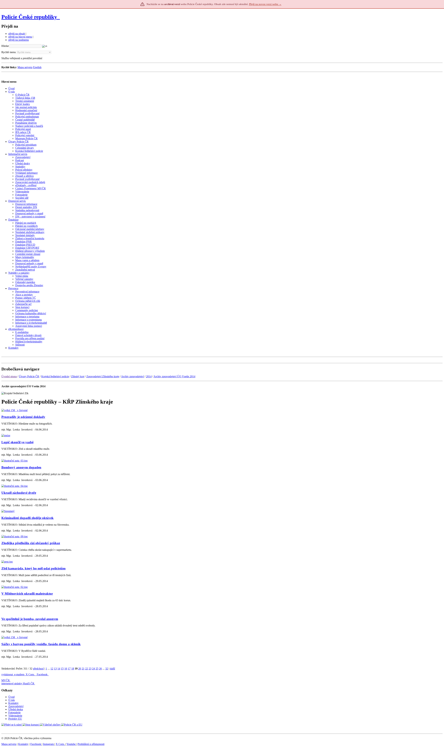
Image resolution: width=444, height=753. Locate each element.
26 (100, 668)
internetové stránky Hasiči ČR (17, 683)
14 (58, 668)
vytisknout (7, 674)
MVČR (5, 680)
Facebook (42, 674)
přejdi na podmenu (18, 39)
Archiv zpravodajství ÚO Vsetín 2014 (174, 376)
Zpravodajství (15, 706)
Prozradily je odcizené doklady (23, 417)
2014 (149, 376)
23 (90, 668)
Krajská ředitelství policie (55, 376)
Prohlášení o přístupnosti (91, 744)
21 (83, 668)
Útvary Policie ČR (29, 376)
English (37, 67)
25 (97, 668)
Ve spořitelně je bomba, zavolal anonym (29, 619)
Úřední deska (15, 709)
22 (86, 668)
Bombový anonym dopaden (21, 467)
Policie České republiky (29, 17)
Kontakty (13, 703)
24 (93, 668)
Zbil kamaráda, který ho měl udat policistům (33, 568)
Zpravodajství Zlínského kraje (102, 376)
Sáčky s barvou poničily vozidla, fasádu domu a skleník (41, 644)
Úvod (11, 696)
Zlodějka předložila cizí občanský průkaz (30, 543)
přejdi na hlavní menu (20, 36)
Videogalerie (15, 715)
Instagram (48, 744)
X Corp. (30, 674)
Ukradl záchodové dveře (18, 493)
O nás (11, 699)
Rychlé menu (8, 52)
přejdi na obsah (16, 33)
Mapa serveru (25, 67)
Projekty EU (15, 718)
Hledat (5, 45)
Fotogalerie (14, 712)
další (112, 668)
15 (62, 668)
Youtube (71, 744)
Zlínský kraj (77, 376)
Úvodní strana (9, 376)
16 (65, 668)
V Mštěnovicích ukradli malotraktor (27, 593)
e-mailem (19, 674)
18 (72, 668)
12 (51, 668)
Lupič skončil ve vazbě (17, 442)
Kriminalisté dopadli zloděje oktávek (27, 518)
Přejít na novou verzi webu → (265, 4)
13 (55, 668)
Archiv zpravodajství (132, 376)
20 (79, 668)
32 (106, 668)
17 (69, 668)
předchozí (38, 668)
